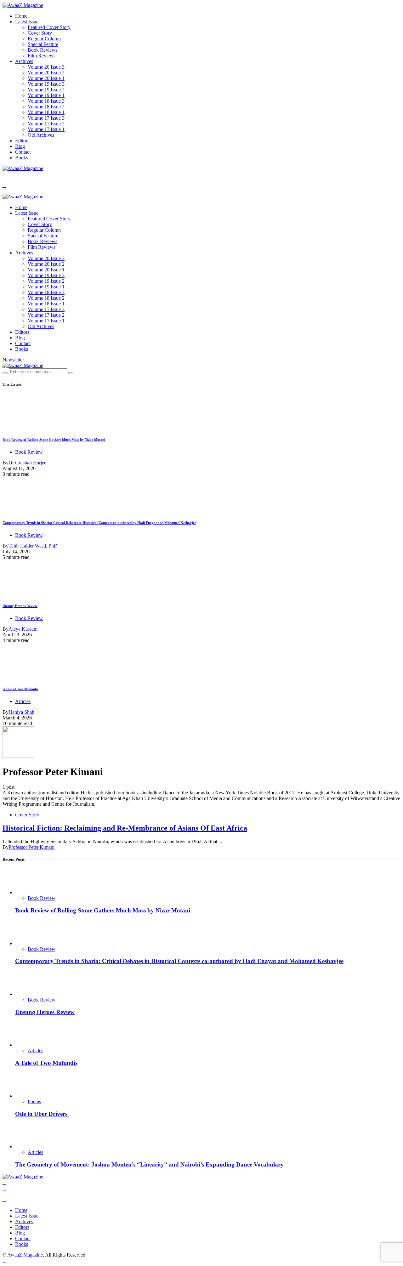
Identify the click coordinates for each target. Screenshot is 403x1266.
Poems (34, 1101)
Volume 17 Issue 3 (46, 118)
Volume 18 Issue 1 (46, 112)
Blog (20, 146)
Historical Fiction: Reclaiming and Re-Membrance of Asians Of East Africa (125, 828)
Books (21, 157)
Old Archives (41, 135)
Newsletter (13, 359)
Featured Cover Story (49, 27)
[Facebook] (4, 174)
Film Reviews (41, 55)
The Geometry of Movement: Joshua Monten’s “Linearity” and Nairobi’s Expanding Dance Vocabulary (149, 1164)
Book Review (29, 452)
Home (21, 16)
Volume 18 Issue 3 (46, 101)
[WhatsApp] (4, 191)
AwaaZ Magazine (25, 1254)
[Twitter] (4, 179)
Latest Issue (26, 21)
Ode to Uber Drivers (42, 1113)
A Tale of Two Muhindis (20, 689)
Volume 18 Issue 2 (46, 106)
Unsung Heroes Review (20, 606)
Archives (24, 61)
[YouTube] (4, 185)
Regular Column (44, 38)
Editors (22, 140)
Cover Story (40, 33)
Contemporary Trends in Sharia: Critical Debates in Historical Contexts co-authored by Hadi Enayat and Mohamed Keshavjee (99, 523)
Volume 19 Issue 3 (46, 84)
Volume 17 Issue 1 (46, 129)
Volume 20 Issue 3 (46, 67)
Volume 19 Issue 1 (46, 95)
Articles (23, 701)
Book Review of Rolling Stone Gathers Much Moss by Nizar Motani (54, 439)
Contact (23, 152)
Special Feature (43, 44)
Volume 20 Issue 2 (46, 72)
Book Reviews (42, 50)
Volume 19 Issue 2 (46, 89)
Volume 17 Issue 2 (46, 123)
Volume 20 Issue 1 (46, 78)
